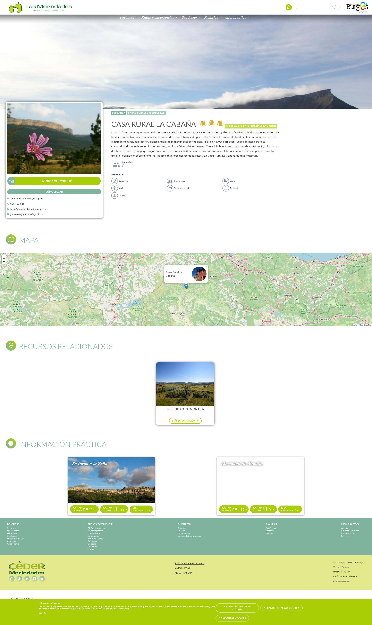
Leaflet (354, 325)
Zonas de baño (184, 533)
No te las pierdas (95, 530)
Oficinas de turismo (350, 530)
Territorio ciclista (95, 538)
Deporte (181, 528)
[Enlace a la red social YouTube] (42, 579)
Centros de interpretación (189, 536)
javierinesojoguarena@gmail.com (27, 214)
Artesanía (11, 541)
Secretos (11, 528)
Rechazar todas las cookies (237, 608)
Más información (141, 509)
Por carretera (94, 533)
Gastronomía (13, 543)
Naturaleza (12, 533)
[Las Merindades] (15, 12)
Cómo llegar (54, 191)
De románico (93, 546)
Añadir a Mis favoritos (57, 181)
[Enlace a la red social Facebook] (34, 579)
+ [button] (4, 257)
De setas (92, 543)
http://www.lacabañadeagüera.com (28, 209)
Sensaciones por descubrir (48, 10)
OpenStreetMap (365, 325)
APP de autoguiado (96, 528)
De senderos (93, 536)
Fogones (269, 533)
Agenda (344, 528)
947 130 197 (344, 571)
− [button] (4, 261)
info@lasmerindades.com (345, 576)
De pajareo (93, 541)
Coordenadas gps (341, 581)
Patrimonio (12, 536)
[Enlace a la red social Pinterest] (19, 579)
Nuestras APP (184, 572)
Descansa (118, 113)
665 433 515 (17, 203)
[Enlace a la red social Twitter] (27, 579)
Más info (42, 613)
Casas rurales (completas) (147, 113)
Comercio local (348, 533)
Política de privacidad (189, 563)
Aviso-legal (182, 568)
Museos (181, 530)
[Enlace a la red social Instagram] (12, 579)
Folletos (345, 536)
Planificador (270, 528)
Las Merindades (14, 530)
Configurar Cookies (232, 618)
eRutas (91, 549)
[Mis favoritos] (289, 7)
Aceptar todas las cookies (281, 608)
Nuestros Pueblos (15, 538)
